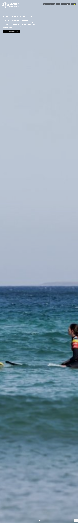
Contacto (63, 4)
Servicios (58, 4)
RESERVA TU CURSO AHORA (11, 31)
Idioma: (72, 4)
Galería (68, 4)
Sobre (45, 4)
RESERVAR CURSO (51, 4)
